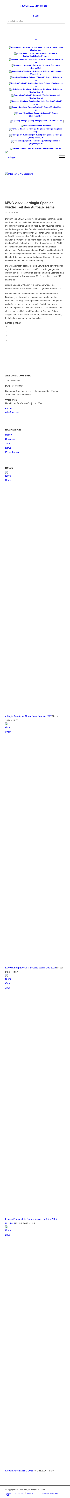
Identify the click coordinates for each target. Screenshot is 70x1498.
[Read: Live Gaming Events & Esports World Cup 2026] (8, 731)
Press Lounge (12, 452)
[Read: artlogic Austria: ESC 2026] (8, 1234)
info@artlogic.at (27, 6)
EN (37, 15)
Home (8, 434)
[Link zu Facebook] (62, 1489)
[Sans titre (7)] (31, 185)
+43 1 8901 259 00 (42, 6)
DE (34, 15)
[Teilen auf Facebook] (9, 326)
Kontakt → (10, 408)
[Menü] (60, 157)
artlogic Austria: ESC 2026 (19, 1470)
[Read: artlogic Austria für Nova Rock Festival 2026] (8, 480)
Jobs (7, 443)
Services (10, 439)
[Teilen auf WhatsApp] (9, 335)
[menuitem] (60, 157)
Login (36, 39)
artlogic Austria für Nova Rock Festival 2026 (28, 716)
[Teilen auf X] (9, 331)
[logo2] (29, 157)
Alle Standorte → (13, 412)
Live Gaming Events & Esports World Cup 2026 (30, 967)
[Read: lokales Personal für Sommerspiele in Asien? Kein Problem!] (8, 987)
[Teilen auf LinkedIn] (9, 340)
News (8, 447)
